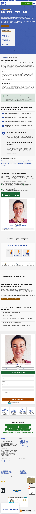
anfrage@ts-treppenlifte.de (8, 228)
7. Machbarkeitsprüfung (6, 40)
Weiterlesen (5, 26)
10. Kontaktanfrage (5, 44)
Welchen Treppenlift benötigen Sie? (18, 245)
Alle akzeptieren (14, 509)
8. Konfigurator (4, 41)
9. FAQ (3, 43)
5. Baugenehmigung (5, 37)
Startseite (2, 57)
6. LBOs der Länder (5, 39)
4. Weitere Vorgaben (5, 36)
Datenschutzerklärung (5, 507)
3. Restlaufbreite (4, 35)
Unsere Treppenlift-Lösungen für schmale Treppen (10, 298)
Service (6, 57)
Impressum (11, 512)
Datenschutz (8, 512)
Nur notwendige (5, 509)
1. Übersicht (4, 32)
